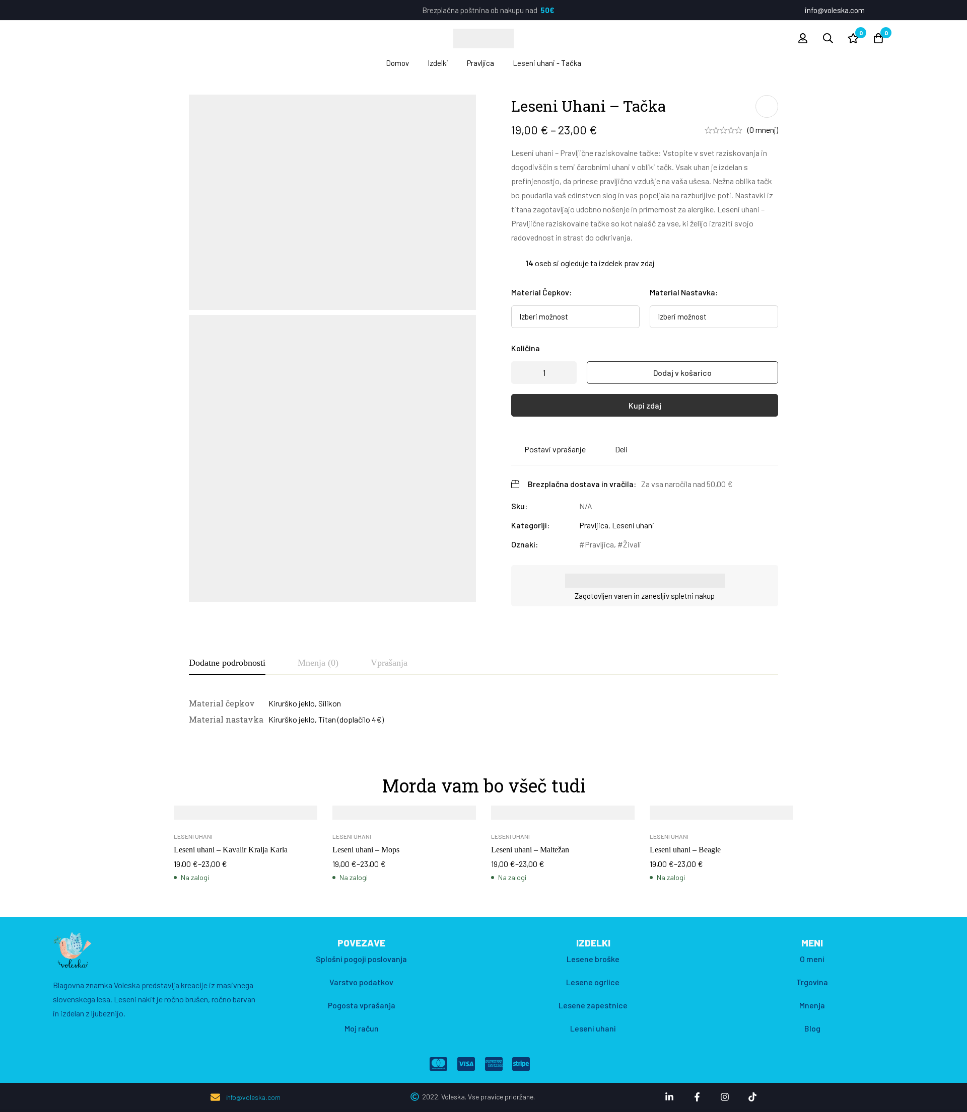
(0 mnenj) (762, 129)
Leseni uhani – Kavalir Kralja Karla (231, 849)
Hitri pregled (268, 816)
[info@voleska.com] (215, 1097)
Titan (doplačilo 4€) (351, 719)
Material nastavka (684, 292)
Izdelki (438, 62)
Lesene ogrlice (592, 982)
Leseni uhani (633, 525)
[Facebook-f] (697, 1096)
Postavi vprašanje (555, 449)
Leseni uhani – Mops (365, 849)
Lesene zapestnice (593, 1005)
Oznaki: (524, 544)
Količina (525, 348)
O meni (812, 959)
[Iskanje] (828, 38)
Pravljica (480, 62)
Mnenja (812, 1005)
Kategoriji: (530, 525)
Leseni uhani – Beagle (685, 849)
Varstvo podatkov (361, 982)
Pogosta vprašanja (361, 1005)
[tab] (227, 663)
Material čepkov (541, 292)
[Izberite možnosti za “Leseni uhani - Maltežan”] (540, 816)
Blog (812, 1028)
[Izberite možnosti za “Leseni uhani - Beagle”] (698, 816)
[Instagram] (724, 1096)
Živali (632, 544)
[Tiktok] (752, 1096)
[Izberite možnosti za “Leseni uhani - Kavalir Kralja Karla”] (223, 816)
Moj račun (361, 1028)
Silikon (329, 703)
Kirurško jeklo (291, 703)
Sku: (519, 506)
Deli (621, 449)
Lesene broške (593, 959)
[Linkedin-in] (669, 1096)
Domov (397, 62)
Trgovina (812, 982)
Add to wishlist (766, 106)
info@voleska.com (253, 1097)
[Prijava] (802, 38)
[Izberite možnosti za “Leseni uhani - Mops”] (381, 816)
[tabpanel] (483, 711)
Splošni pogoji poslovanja (361, 959)
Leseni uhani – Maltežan (530, 849)
